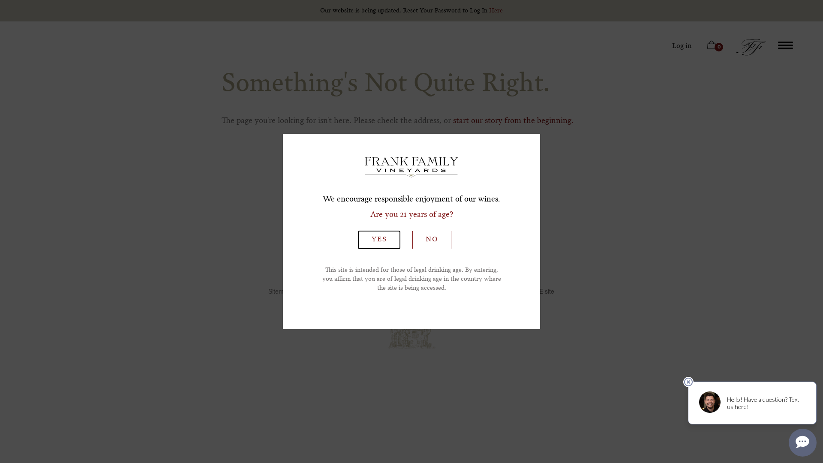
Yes (379, 239)
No (432, 239)
